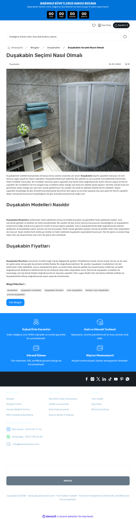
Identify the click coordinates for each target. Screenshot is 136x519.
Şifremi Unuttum (100, 409)
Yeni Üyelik (97, 398)
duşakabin (12, 290)
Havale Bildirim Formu (18, 409)
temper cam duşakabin (97, 290)
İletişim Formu (14, 404)
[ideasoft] (49, 516)
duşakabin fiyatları (54, 290)
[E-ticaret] (67, 516)
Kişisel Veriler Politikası (61, 415)
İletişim (10, 398)
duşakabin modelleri (31, 290)
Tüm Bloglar (15, 302)
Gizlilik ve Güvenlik (59, 404)
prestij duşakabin (16, 294)
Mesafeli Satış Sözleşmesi (63, 398)
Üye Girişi (96, 404)
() (123, 25)
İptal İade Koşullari (59, 409)
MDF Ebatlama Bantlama (19, 415)
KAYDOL (68, 480)
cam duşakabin (74, 290)
